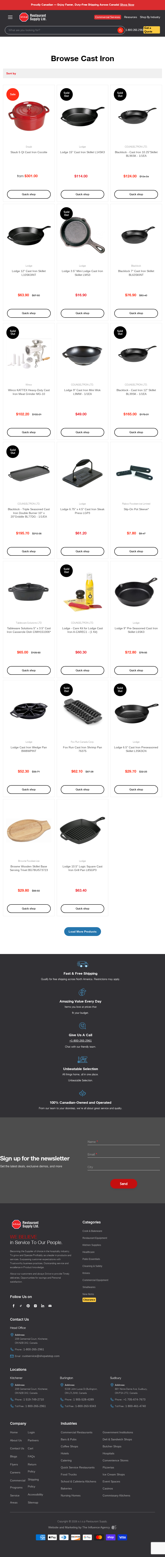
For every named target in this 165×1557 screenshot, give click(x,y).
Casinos (108, 1488)
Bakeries (66, 1488)
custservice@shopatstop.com (41, 1356)
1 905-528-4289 (83, 1399)
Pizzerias (108, 1467)
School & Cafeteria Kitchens (78, 1481)
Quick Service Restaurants (78, 1467)
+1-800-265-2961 (80, 1040)
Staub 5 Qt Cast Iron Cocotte (28, 152)
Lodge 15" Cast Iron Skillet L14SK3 (82, 152)
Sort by (11, 73)
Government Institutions (118, 1432)
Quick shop (29, 194)
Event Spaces (111, 1481)
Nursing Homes (70, 1495)
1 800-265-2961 (35, 1406)
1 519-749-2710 (33, 1399)
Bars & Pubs (68, 1439)
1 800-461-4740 (135, 1406)
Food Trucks (69, 1474)
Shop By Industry (150, 17)
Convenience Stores (115, 1460)
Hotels (65, 1453)
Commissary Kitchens (116, 1495)
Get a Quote (148, 29)
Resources (130, 17)
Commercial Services (107, 17)
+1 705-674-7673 (134, 1399)
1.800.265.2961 (134, 29)
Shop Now (127, 4)
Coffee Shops (69, 1446)
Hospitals (108, 1453)
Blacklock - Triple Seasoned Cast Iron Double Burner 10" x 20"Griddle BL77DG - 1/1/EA (29, 513)
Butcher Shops (112, 1446)
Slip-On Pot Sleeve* (136, 509)
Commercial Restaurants (76, 1432)
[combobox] (65, 30)
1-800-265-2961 (33, 1349)
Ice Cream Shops (114, 1474)
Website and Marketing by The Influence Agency (79, 1527)
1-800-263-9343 (85, 1406)
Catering (66, 1460)
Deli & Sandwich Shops (117, 1439)
